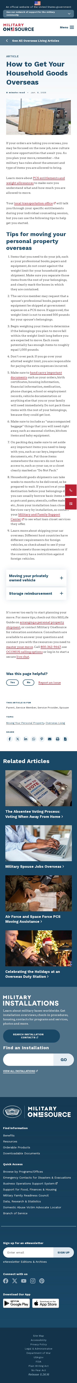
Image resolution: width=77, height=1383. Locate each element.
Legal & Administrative (38, 1348)
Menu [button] (64, 27)
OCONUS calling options (24, 651)
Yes (12, 682)
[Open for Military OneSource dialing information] (71, 490)
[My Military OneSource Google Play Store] (17, 1303)
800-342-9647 (51, 646)
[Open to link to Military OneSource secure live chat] (71, 504)
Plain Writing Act (38, 1366)
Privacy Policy (38, 1344)
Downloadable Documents (21, 1153)
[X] (14, 1280)
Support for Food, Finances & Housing (29, 1189)
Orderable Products (16, 1147)
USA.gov (38, 1357)
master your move (19, 646)
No (28, 682)
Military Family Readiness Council (26, 1195)
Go (64, 1059)
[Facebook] (5, 1280)
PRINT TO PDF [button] (65, 739)
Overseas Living (55, 723)
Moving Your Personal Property (25, 723)
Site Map (38, 1335)
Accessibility (38, 1340)
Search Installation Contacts (28, 1036)
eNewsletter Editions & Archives (25, 1261)
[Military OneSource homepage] (18, 27)
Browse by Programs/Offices (23, 1171)
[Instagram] (32, 1280)
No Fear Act (38, 1370)
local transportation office (33, 203)
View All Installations (19, 1071)
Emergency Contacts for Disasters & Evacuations (37, 1177)
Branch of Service (15, 1213)
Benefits (9, 1135)
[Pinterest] (41, 1280)
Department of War (38, 1353)
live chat (22, 656)
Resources (10, 1141)
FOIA (38, 1361)
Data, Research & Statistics (22, 1201)
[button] (38, 13)
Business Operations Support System (29, 1183)
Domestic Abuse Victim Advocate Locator (32, 1207)
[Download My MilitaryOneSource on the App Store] (45, 1303)
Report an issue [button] (49, 682)
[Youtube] (23, 1280)
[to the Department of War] (37, 3)
